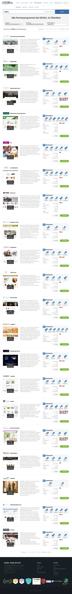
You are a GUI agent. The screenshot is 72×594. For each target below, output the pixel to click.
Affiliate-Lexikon (40, 566)
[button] (62, 12)
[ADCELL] (36, 581)
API (37, 570)
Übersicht (18, 7)
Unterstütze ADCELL (41, 572)
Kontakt (51, 2)
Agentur (31, 2)
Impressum (56, 574)
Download (39, 568)
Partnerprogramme (38, 2)
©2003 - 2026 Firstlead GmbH (36, 590)
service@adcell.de (11, 572)
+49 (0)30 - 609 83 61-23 (18, 569)
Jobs (55, 566)
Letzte (67, 29)
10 (59, 29)
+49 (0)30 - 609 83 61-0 (18, 567)
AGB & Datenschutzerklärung (60, 568)
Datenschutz (56, 572)
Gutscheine (31, 7)
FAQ (54, 570)
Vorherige (41, 29)
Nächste (63, 29)
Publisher (17, 2)
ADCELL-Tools (45, 2)
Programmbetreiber (24, 2)
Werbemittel (24, 7)
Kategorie (7, 22)
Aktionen (37, 7)
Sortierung (28, 22)
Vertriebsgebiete (51, 22)
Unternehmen (56, 565)
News (38, 565)
